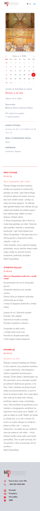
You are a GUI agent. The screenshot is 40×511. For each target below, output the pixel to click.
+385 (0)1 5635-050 (17, 484)
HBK (11, 500)
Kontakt (12, 490)
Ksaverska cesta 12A (18, 481)
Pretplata (13, 494)
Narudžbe (13, 497)
